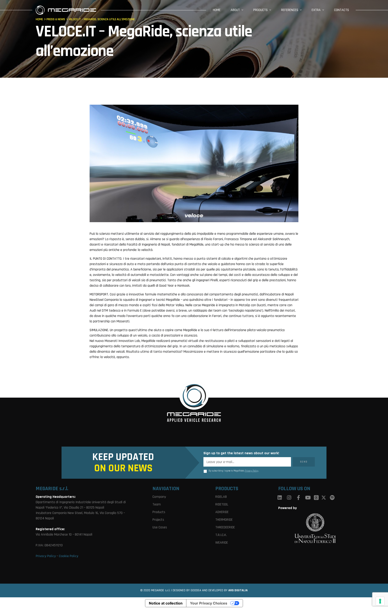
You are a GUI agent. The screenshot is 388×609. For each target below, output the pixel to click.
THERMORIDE (224, 519)
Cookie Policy (68, 556)
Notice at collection (166, 603)
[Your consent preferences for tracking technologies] (380, 601)
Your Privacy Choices (208, 603)
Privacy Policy (251, 470)
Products (260, 10)
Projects (158, 519)
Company (159, 496)
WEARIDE (221, 542)
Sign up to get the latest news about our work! (241, 453)
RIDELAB (221, 496)
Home (216, 10)
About (235, 10)
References (289, 10)
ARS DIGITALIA (238, 590)
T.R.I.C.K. (221, 535)
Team (156, 504)
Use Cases (159, 527)
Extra (316, 10)
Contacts (341, 10)
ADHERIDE (222, 512)
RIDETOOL (221, 504)
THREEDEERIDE (225, 527)
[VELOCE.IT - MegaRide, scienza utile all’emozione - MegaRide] (66, 10)
